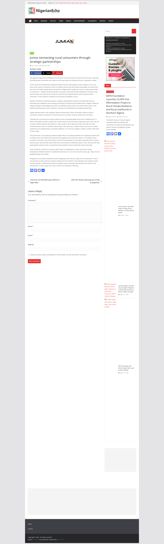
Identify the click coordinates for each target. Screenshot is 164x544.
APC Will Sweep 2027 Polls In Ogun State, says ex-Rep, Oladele (126, 368)
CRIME (61, 21)
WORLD (68, 21)
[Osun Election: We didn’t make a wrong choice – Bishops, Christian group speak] (110, 211)
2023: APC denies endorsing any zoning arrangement (85, 181)
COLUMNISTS (92, 21)
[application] (120, 45)
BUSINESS (44, 21)
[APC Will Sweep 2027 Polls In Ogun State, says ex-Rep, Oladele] (110, 369)
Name (31, 226)
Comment (32, 200)
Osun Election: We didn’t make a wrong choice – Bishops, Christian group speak (126, 209)
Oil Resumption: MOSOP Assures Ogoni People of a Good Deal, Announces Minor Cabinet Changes (126, 289)
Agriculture (110, 91)
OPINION (102, 21)
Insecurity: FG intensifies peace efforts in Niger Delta (45, 181)
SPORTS (110, 21)
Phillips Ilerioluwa (45, 65)
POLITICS (53, 21)
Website (31, 245)
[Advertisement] (120, 460)
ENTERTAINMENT (79, 21)
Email (30, 235)
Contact (30, 529)
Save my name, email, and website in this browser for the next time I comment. (58, 255)
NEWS (36, 21)
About (30, 524)
